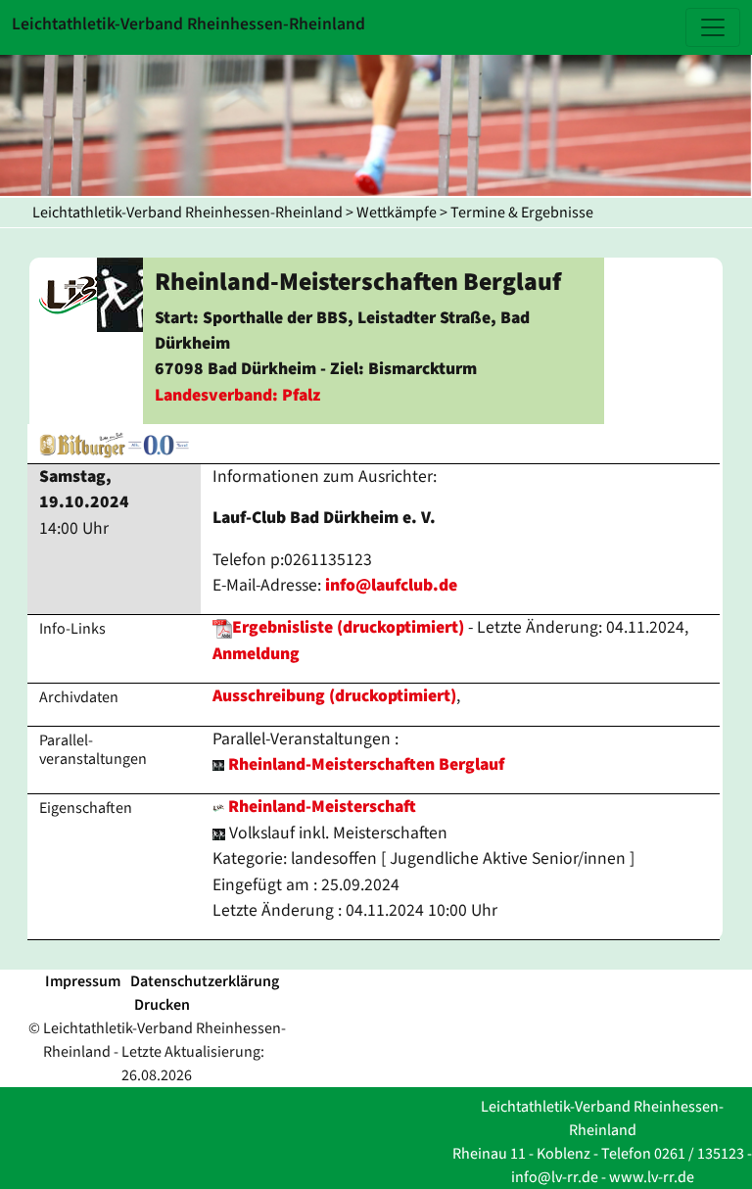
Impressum (82, 981)
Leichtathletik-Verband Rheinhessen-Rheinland (187, 212)
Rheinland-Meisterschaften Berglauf (366, 764)
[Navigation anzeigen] (712, 27)
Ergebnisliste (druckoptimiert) (348, 627)
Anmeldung (256, 654)
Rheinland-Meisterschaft (320, 806)
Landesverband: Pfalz (237, 395)
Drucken (162, 1005)
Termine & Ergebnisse (521, 212)
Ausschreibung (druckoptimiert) (334, 696)
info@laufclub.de (391, 585)
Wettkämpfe (396, 212)
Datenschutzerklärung (204, 981)
